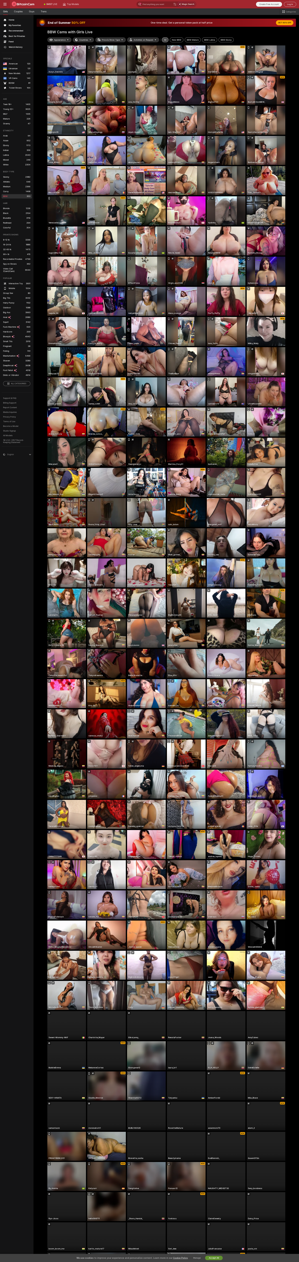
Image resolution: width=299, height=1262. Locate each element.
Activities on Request (143, 40)
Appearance (60, 40)
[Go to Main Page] (25, 4)
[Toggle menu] (5, 4)
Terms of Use (9, 421)
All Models (8, 435)
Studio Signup (9, 431)
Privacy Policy (9, 417)
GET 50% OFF (284, 23)
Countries (83, 40)
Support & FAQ (9, 398)
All (165, 40)
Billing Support (9, 403)
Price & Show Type (111, 40)
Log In (290, 4)
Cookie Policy (180, 1258)
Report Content (10, 407)
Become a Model (10, 426)
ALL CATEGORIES (18, 384)
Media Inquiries (10, 412)
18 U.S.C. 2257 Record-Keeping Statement (13, 441)
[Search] (175, 4)
